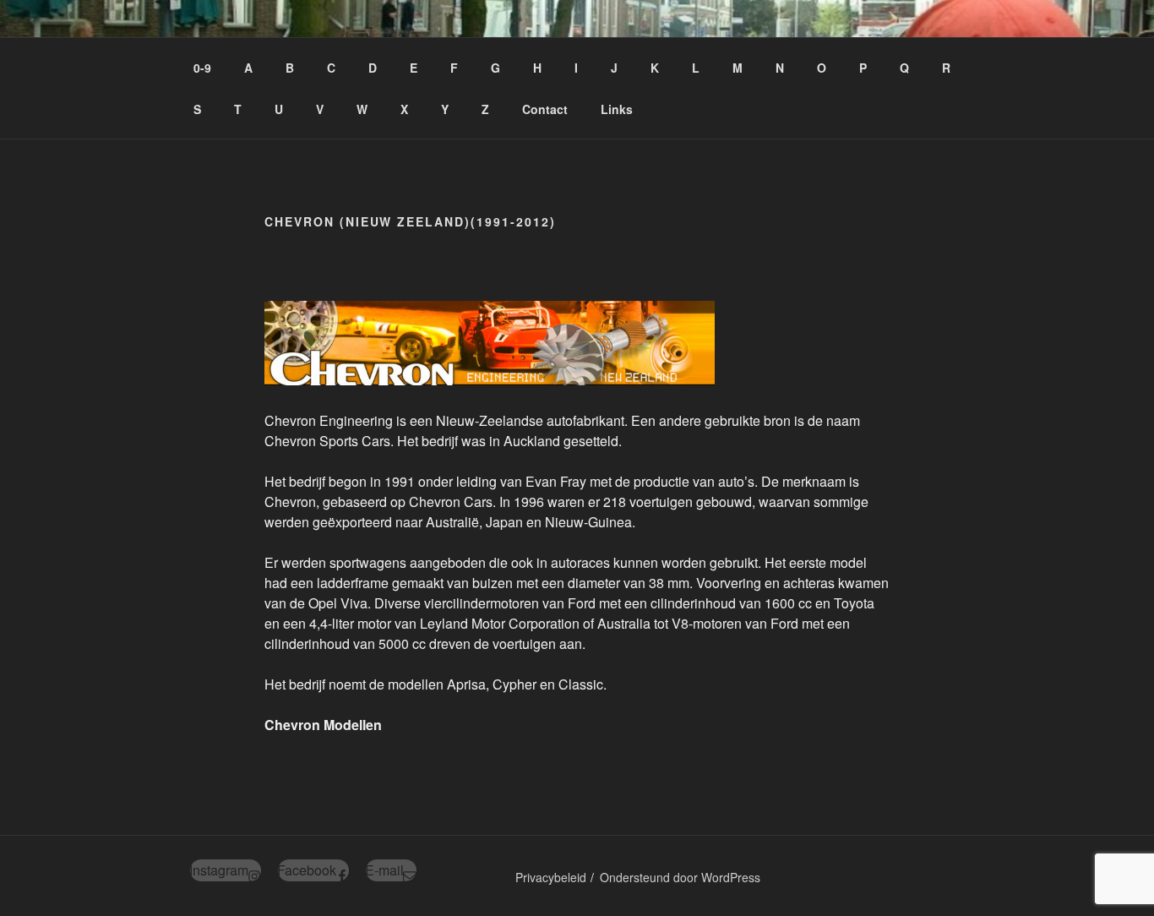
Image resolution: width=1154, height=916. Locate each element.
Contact (545, 109)
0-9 (202, 67)
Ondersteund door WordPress (680, 877)
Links (617, 109)
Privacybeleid (550, 877)
